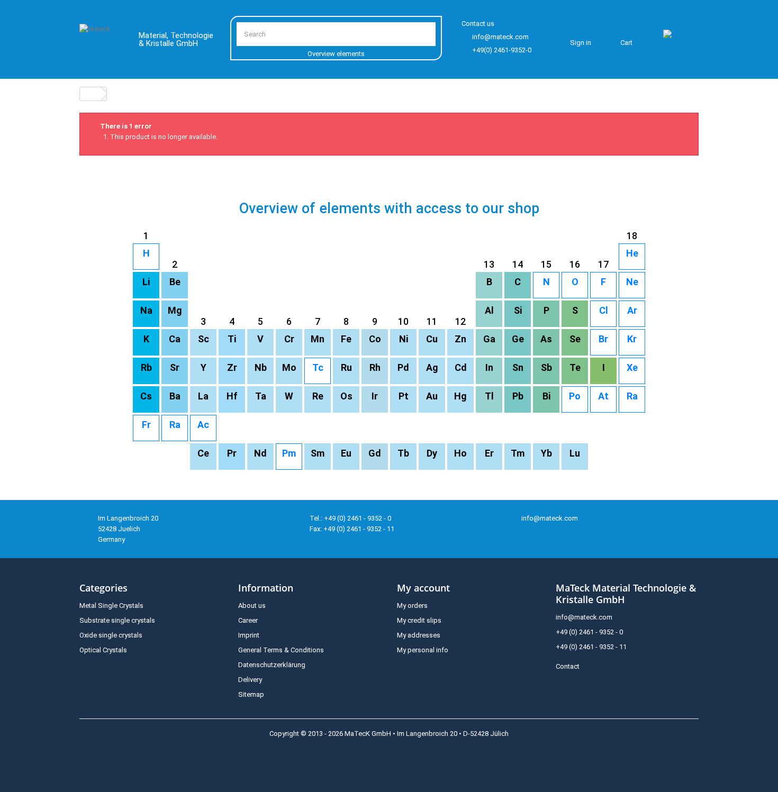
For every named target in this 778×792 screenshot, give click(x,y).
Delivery (250, 680)
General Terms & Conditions (281, 650)
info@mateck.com (500, 37)
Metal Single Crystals (111, 605)
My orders (412, 605)
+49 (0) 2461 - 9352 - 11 (591, 647)
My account (423, 587)
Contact (568, 666)
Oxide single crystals (110, 635)
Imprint (248, 635)
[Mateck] (101, 41)
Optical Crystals (103, 650)
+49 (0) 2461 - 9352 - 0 (589, 632)
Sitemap (251, 694)
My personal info (422, 650)
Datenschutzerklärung (271, 665)
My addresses (418, 635)
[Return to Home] (90, 94)
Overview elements (336, 54)
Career (248, 620)
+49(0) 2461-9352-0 (501, 50)
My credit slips (419, 620)
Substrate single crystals (117, 620)
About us (252, 605)
